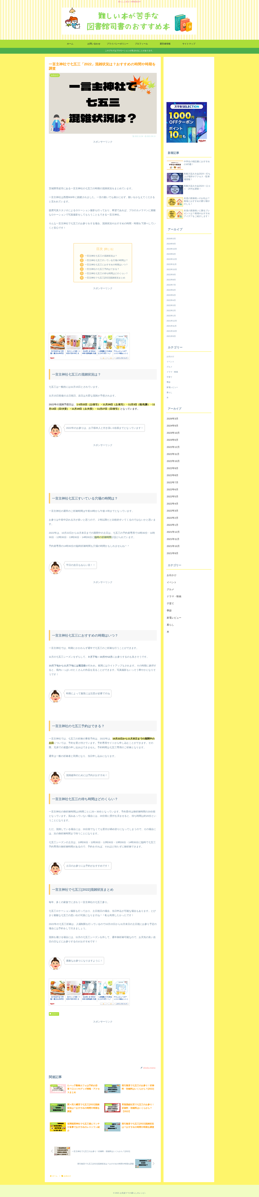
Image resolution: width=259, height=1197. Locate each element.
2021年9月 (171, 336)
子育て (169, 377)
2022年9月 (171, 274)
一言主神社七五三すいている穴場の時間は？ (106, 260)
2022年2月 (171, 310)
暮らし (169, 392)
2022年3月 (171, 305)
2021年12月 (172, 321)
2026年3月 (171, 239)
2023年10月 (172, 249)
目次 (99, 249)
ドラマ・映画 (172, 372)
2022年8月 (171, 280)
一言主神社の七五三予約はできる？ (102, 269)
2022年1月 (171, 316)
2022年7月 (171, 285)
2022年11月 (172, 264)
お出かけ (55, 1014)
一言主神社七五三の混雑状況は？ (101, 256)
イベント (170, 362)
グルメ (169, 367)
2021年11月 (172, 326)
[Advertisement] (103, 163)
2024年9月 (171, 244)
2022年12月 (172, 259)
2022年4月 (171, 300)
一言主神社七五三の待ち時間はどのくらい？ (106, 273)
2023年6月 (171, 254)
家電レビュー (172, 387)
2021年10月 (172, 331)
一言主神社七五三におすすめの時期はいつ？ (106, 264)
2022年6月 (171, 290)
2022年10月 (172, 269)
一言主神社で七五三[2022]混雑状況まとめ (105, 277)
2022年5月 (171, 295)
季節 (168, 382)
